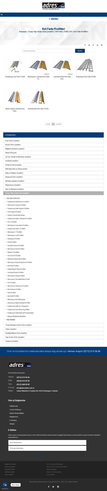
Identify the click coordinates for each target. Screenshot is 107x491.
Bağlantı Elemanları (10, 464)
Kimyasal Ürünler (10, 469)
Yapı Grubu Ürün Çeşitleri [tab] (14, 337)
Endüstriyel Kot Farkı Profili (86, 77)
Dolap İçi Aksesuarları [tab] (13, 165)
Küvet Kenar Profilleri (14, 289)
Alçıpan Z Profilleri (13, 252)
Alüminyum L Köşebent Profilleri (18, 225)
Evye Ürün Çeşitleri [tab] (12, 141)
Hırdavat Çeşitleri (10, 467)
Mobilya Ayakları (52, 469)
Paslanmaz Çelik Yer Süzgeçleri (18, 306)
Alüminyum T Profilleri (15, 232)
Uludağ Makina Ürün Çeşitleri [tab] (16, 333)
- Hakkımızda (13, 406)
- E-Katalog (13, 420)
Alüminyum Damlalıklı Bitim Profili (19, 279)
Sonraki (58, 124)
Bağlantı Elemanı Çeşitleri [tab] (14, 149)
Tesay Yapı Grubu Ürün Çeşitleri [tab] (17, 193)
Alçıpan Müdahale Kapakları (17, 316)
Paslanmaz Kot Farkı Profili (15, 77)
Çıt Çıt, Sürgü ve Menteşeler (55, 464)
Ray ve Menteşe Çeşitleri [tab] (14, 189)
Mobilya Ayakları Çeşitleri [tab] (14, 181)
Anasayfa (22, 31)
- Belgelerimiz (13, 417)
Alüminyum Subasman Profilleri (18, 286)
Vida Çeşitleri (51, 474)
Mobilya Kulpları (9, 472)
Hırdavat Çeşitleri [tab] (11, 161)
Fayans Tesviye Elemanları (16, 215)
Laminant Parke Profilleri (16, 272)
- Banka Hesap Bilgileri (16, 413)
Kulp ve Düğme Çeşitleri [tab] (14, 173)
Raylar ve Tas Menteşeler (54, 472)
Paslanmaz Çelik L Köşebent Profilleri (20, 218)
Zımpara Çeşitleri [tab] (11, 341)
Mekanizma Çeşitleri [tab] (13, 185)
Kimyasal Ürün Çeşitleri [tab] (14, 177)
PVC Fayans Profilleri (14, 212)
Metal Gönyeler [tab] (11, 153)
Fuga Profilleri (12, 242)
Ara (80, 51)
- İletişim (12, 424)
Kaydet (40, 454)
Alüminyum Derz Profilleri (16, 249)
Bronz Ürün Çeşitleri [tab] (13, 145)
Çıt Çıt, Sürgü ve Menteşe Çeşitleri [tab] (18, 157)
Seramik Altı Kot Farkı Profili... (38, 109)
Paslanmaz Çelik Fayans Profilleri (18, 208)
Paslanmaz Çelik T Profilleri (16, 229)
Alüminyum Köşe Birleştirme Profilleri (20, 262)
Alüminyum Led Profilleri (16, 235)
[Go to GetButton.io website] (5, 489)
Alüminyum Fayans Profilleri (17, 205)
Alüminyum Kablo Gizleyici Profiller (19, 303)
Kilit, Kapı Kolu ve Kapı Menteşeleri (57, 467)
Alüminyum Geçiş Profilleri (16, 276)
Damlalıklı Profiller (13, 296)
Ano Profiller (12, 282)
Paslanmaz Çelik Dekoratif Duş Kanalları (21, 313)
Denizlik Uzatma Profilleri (16, 245)
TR (2, 14)
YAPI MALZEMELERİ (63, 31)
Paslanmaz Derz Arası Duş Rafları (19, 309)
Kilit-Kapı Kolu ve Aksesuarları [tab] (16, 169)
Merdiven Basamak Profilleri (17, 259)
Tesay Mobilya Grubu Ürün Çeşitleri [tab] (18, 325)
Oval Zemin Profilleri (14, 255)
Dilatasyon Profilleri (14, 239)
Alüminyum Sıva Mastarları (16, 299)
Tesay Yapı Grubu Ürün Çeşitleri (40, 31)
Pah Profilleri (12, 293)
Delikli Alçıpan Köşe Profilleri (17, 269)
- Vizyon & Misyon (15, 410)
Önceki (48, 124)
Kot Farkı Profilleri (13, 266)
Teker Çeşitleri (9, 474)
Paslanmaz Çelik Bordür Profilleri (18, 202)
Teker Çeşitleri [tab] (10, 329)
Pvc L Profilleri (12, 222)
